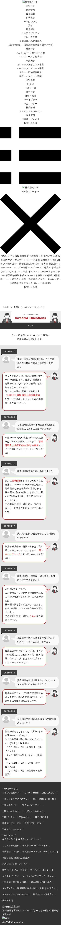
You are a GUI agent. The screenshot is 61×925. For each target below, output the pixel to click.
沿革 (30, 25)
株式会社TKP (8, 839)
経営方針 (30, 92)
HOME (5, 307)
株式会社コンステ (10, 851)
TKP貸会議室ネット (11, 793)
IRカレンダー (30, 103)
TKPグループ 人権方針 (30, 56)
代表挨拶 (30, 17)
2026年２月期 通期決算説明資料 (23, 395)
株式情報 (30, 107)
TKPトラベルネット (11, 829)
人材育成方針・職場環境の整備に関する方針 (30, 45)
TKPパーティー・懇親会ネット (17, 817)
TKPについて (30, 21)
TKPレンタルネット (34, 811)
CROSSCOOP (49, 793)
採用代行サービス (33, 823)
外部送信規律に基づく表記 (14, 882)
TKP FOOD (40, 817)
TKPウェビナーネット (30, 805)
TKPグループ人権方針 (43, 894)
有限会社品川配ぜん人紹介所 (15, 858)
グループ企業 (30, 37)
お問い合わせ (30, 123)
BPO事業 (30, 80)
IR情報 (30, 84)
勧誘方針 (30, 49)
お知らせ (30, 6)
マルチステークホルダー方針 (30, 52)
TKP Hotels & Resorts (43, 799)
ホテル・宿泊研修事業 (30, 72)
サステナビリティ (30, 33)
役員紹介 (30, 29)
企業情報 (30, 10)
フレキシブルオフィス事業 (30, 64)
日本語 (25, 119)
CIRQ (27, 793)
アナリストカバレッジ (30, 111)
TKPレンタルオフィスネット (15, 799)
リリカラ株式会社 (10, 845)
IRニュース (30, 88)
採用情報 (30, 115)
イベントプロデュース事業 (30, 68)
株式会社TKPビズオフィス (34, 845)
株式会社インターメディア (14, 864)
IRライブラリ (30, 99)
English (35, 119)
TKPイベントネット (11, 811)
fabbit (35, 793)
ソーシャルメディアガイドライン (38, 876)
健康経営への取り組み (30, 41)
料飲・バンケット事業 (30, 76)
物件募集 (6, 900)
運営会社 (6, 870)
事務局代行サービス (11, 823)
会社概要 (30, 13)
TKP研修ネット (9, 805)
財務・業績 (30, 95)
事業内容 (30, 60)
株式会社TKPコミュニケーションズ (39, 851)
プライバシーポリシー (40, 870)
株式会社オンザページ (28, 839)
